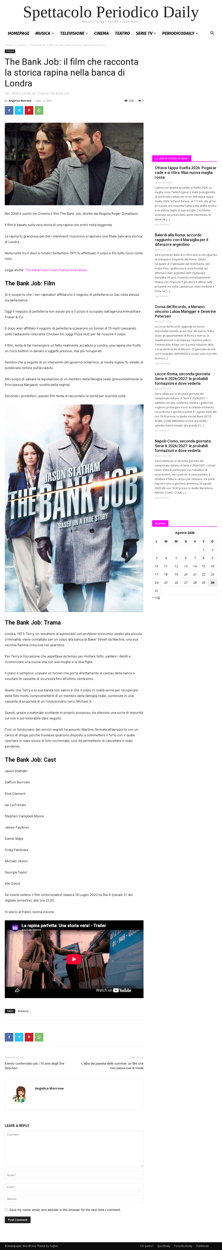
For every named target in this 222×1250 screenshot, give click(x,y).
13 (186, 566)
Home (8, 45)
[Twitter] (19, 110)
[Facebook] (9, 110)
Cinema (101, 33)
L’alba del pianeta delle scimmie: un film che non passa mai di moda (113, 1066)
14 (195, 566)
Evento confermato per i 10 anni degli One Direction (34, 1066)
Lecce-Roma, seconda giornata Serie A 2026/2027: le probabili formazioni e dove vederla (182, 379)
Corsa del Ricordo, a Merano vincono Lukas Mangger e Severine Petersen (185, 311)
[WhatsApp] (39, 110)
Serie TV (144, 33)
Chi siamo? (146, 1246)
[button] (212, 34)
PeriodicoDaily (178, 33)
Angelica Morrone (20, 100)
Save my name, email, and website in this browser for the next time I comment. (65, 1210)
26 (176, 582)
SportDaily (163, 1246)
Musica (42, 33)
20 (186, 574)
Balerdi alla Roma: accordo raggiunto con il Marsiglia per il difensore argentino (181, 240)
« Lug (156, 597)
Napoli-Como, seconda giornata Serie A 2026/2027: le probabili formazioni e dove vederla (183, 446)
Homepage (18, 33)
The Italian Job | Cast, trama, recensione (56, 270)
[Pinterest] (29, 110)
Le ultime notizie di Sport (172, 158)
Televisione (72, 33)
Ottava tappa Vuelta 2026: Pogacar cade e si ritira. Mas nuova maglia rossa (186, 172)
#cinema (23, 1011)
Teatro (122, 33)
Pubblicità (202, 1246)
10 (156, 566)
